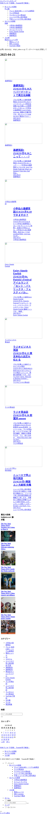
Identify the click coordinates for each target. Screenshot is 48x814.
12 (14, 732)
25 (12, 737)
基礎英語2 (17, 788)
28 (4, 739)
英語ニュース (19, 792)
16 (8, 735)
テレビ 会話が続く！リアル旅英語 (26, 767)
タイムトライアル (20, 782)
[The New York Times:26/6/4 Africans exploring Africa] (8, 565)
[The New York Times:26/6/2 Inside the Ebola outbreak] (8, 589)
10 (10, 732)
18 (12, 735)
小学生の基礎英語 (20, 780)
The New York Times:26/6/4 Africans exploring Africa (7, 546)
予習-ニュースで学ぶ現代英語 (25, 775)
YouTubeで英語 (19, 796)
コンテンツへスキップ (8, 1)
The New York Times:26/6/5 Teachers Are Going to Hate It (8, 526)
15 (6, 735)
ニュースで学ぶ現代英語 (23, 773)
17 (10, 735)
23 (8, 737)
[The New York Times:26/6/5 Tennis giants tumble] (8, 633)
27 (2, 739)
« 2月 (3, 742)
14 (4, 735)
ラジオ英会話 (19, 769)
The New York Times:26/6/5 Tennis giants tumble (8, 616)
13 (2, 735)
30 (8, 739)
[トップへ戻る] (1, 811)
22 (6, 737)
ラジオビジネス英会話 (22, 771)
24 (10, 737)
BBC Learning (19, 794)
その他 (7, 755)
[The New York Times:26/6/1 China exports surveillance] (8, 612)
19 (14, 735)
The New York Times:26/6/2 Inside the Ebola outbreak (8, 569)
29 (6, 739)
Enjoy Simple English (21, 784)
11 (12, 732)
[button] (2, 716)
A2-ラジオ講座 (10, 753)
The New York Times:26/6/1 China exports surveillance (8, 593)
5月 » (8, 742)
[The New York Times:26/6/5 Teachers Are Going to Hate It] (8, 541)
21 (4, 737)
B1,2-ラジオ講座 (11, 751)
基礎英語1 (17, 786)
